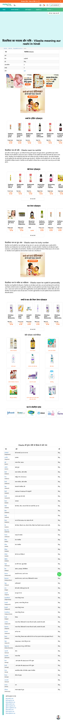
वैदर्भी (6, 496)
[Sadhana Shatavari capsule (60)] (42, 214)
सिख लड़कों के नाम (10, 711)
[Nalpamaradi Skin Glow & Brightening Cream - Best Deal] (11, 214)
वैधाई (6, 515)
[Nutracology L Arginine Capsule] (41, 177)
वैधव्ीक (7, 530)
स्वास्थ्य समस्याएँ (14, 9)
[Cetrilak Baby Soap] (21, 308)
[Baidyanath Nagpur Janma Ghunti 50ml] (29, 126)
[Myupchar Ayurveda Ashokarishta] (32, 214)
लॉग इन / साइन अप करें (54, 13)
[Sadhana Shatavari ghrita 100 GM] (19, 126)
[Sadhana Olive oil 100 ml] (10, 177)
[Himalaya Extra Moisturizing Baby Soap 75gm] (58, 308)
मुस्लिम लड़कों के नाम (10, 706)
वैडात (6, 501)
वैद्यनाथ (6, 573)
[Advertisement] (31, 25)
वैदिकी (6, 554)
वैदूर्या (6, 564)
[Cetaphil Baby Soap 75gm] (29, 308)
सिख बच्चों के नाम (9, 710)
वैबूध (5, 486)
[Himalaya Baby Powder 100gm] (37, 308)
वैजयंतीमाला (7, 612)
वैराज (6, 670)
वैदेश (6, 511)
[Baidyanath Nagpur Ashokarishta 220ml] (40, 126)
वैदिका (6, 549)
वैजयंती (6, 602)
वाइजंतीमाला (7, 598)
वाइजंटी (6, 593)
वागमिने (6, 457)
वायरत (6, 685)
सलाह (4, 9)
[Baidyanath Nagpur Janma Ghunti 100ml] (50, 126)
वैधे (5, 525)
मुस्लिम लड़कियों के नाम (11, 708)
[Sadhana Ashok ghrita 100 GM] (10, 126)
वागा (5, 588)
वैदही (6, 491)
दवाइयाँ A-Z (38, 9)
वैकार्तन (6, 631)
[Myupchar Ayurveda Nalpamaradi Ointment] (22, 214)
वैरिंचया (6, 689)
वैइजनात (6, 627)
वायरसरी (6, 680)
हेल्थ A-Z (49, 9)
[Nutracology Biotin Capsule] (51, 177)
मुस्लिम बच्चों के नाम (10, 704)
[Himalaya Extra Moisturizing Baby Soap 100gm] (11, 308)
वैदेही (6, 506)
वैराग (6, 660)
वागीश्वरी (6, 453)
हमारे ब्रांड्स (28, 9)
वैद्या (5, 569)
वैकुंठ (6, 641)
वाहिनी (6, 467)
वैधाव (6, 520)
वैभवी (6, 482)
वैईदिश (6, 559)
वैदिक (6, 540)
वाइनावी (6, 651)
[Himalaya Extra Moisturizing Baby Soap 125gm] (47, 308)
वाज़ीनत (6, 622)
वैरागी (6, 665)
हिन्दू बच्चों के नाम (9, 698)
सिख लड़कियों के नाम (10, 713)
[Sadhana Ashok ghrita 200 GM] (51, 214)
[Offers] (40, 5)
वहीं (5, 462)
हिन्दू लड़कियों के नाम (10, 702)
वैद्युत (6, 583)
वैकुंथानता (7, 646)
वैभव (5, 477)
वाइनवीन (6, 656)
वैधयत (6, 535)
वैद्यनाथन (6, 578)
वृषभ (25, 71)
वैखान (6, 636)
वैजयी (6, 617)
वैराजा (6, 675)
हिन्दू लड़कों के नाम (10, 700)
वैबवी (6, 472)
